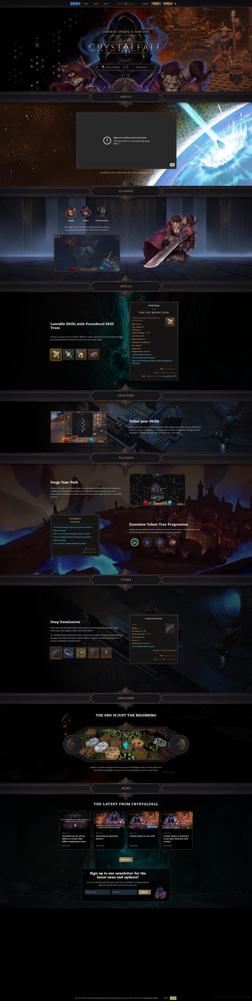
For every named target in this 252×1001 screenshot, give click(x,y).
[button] (55, 354)
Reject (166, 998)
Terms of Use (147, 998)
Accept (173, 998)
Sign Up (145, 892)
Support (145, 4)
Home (86, 4)
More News (126, 859)
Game (105, 4)
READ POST (66, 846)
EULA (156, 998)
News (96, 4)
